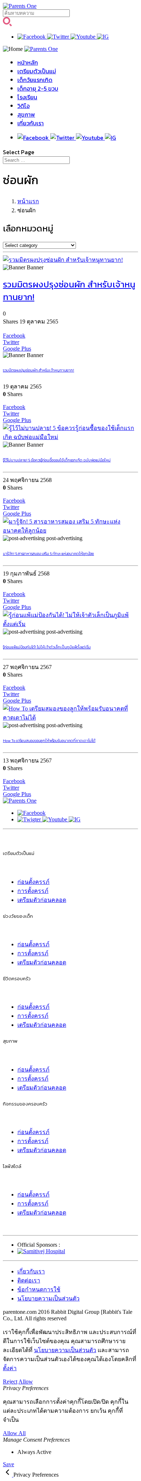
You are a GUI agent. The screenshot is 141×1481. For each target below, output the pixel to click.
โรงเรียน (27, 97)
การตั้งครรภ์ (32, 891)
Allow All (14, 1433)
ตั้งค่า (10, 1368)
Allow (25, 1381)
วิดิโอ (23, 105)
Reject (10, 1381)
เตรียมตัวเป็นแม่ (36, 71)
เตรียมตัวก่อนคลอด (41, 900)
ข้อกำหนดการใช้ (38, 1289)
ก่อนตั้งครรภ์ (33, 882)
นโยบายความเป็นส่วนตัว (48, 1298)
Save (8, 1464)
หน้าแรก (28, 201)
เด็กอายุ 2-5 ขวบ (37, 88)
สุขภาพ (26, 114)
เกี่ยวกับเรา (30, 123)
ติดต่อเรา (28, 1280)
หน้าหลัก (27, 62)
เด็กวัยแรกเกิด (34, 79)
